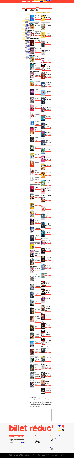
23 (27, 21)
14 (28, 24)
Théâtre (45, 398)
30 (29, 14)
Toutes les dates (28, 58)
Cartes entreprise (37, 441)
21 (25, 21)
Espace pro (36, 440)
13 (27, 24)
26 (26, 25)
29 (28, 14)
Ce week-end (52, 448)
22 (26, 21)
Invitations (35, 0)
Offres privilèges (45, 1)
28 (27, 14)
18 (27, 17)
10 (28, 20)
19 (28, 17)
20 (29, 17)
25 (29, 21)
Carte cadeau (42, 0)
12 (26, 24)
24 (28, 21)
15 (29, 24)
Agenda (33, 12)
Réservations (38, 12)
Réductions (38, 0)
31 (26, 29)
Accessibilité (52, 455)
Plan (48, 12)
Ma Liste (48, 2)
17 (26, 17)
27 (27, 25)
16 (25, 17)
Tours (28, 2)
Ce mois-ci (51, 449)
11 (29, 20)
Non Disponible (43, 12)
